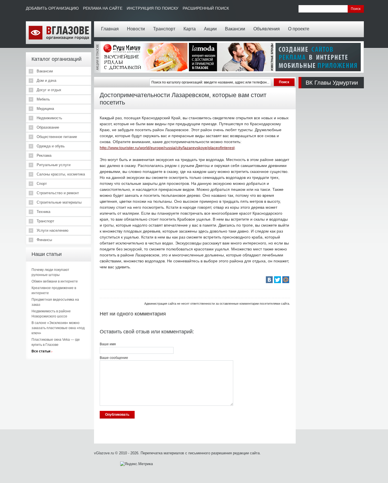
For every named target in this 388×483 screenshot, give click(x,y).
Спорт (42, 183)
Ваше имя (108, 344)
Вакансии (235, 28)
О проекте (298, 28)
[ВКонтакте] (269, 279)
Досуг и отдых (49, 90)
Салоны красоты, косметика (61, 174)
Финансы (44, 240)
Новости (136, 28)
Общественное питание (57, 137)
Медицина (45, 108)
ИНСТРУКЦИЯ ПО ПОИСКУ (152, 8)
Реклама (44, 155)
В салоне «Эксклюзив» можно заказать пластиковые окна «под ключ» (58, 328)
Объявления (266, 28)
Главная (110, 28)
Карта (189, 28)
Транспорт (164, 28)
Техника (43, 212)
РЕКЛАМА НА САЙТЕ (102, 8)
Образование (48, 127)
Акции (210, 28)
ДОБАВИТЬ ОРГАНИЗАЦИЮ (52, 8)
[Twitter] (277, 279)
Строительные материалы (59, 202)
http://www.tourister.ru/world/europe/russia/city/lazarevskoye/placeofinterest (167, 147)
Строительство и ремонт (58, 193)
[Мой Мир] (285, 279)
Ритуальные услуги (53, 165)
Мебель (43, 99)
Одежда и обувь (51, 146)
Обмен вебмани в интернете (55, 281)
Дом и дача (46, 80)
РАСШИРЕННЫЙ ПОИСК (206, 8)
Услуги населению (52, 230)
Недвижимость (49, 118)
